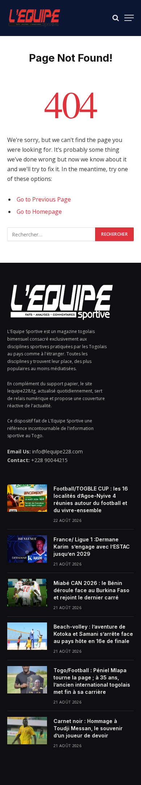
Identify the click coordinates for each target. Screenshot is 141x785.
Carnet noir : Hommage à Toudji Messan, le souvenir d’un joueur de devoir (88, 728)
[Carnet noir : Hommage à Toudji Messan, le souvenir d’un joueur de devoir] (27, 730)
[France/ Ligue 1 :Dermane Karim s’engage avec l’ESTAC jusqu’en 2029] (27, 549)
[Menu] (129, 18)
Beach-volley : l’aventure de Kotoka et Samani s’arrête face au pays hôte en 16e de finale (93, 634)
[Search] (115, 18)
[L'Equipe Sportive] (34, 18)
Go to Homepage (39, 212)
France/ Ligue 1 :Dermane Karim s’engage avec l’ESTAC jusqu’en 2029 (92, 546)
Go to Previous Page (44, 199)
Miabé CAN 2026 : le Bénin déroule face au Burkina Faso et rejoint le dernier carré (91, 590)
